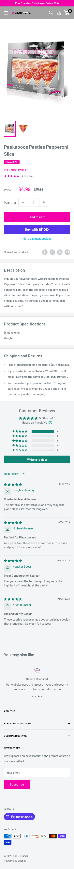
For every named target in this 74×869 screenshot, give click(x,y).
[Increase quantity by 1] (43, 202)
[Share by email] (67, 252)
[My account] (59, 13)
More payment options (37, 238)
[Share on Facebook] (45, 252)
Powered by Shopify (15, 860)
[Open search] (51, 13)
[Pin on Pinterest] (52, 252)
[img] (13, 484)
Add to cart (37, 217)
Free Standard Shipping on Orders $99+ (37, 3)
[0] (66, 12)
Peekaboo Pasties (16, 170)
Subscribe (17, 784)
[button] (20, 431)
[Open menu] (6, 12)
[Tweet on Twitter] (60, 252)
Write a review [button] (37, 459)
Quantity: (10, 202)
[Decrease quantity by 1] (23, 202)
